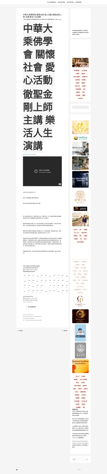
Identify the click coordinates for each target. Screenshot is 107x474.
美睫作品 (86, 388)
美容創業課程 (78, 89)
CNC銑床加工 (84, 261)
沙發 (80, 270)
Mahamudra (76, 232)
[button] (87, 2)
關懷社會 (52, 19)
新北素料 (82, 283)
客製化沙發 (77, 86)
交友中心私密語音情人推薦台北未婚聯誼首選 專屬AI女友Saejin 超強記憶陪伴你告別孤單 (80, 413)
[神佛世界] (80, 127)
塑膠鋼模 (77, 398)
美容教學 (84, 79)
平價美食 (83, 404)
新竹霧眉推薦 (80, 32)
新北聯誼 (77, 404)
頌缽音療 (84, 385)
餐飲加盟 (83, 73)
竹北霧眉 (85, 30)
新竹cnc (85, 289)
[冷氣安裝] (80, 332)
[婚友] (80, 197)
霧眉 (77, 30)
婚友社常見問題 (80, 241)
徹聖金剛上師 (36, 19)
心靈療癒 (85, 229)
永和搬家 (77, 82)
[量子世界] (80, 366)
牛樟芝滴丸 (84, 394)
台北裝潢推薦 (76, 401)
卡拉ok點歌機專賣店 (51, 2)
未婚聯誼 (76, 238)
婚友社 (85, 238)
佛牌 (74, 274)
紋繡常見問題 (83, 391)
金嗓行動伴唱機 (70, 2)
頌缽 (84, 89)
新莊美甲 (80, 388)
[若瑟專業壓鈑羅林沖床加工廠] (80, 209)
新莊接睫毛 (77, 394)
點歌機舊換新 (79, 2)
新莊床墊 (76, 267)
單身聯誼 (75, 235)
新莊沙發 (75, 270)
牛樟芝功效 (80, 98)
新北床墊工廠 (85, 280)
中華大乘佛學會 (27, 19)
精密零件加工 (76, 261)
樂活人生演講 (47, 19)
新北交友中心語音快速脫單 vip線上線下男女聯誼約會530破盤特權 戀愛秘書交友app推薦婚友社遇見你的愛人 (80, 420)
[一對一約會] (80, 148)
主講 (32, 19)
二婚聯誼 (85, 235)
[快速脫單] (80, 219)
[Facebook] (16, 469)
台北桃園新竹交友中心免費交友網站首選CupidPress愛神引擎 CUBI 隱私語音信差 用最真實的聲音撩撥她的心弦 (80, 428)
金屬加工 (83, 264)
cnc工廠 (77, 277)
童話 (80, 235)
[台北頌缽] (80, 350)
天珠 (81, 238)
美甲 (79, 280)
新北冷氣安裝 (83, 267)
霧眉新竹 (80, 30)
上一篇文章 (19, 330)
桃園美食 (83, 82)
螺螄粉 (83, 95)
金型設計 (79, 274)
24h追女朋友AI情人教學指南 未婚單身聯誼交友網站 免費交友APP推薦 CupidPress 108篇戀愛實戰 (80, 435)
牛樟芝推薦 (78, 95)
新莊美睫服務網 (32, 307)
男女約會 (83, 382)
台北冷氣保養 (84, 70)
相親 (77, 283)
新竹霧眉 (74, 30)
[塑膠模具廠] (80, 179)
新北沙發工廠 (84, 401)
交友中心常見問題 (83, 379)
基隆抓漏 (78, 92)
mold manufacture (80, 286)
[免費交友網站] (80, 316)
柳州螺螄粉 (78, 407)
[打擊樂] (80, 138)
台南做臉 (84, 86)
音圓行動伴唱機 (61, 2)
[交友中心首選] (80, 301)
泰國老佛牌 (83, 277)
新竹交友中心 (80, 292)
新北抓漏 (85, 274)
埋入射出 (75, 229)
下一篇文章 (65, 330)
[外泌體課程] (80, 62)
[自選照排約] (80, 163)
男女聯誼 (83, 376)
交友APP (77, 376)
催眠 (84, 407)
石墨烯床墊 (77, 79)
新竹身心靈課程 (77, 76)
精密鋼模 (83, 398)
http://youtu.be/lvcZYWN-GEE (29, 154)
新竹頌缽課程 (76, 70)
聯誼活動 (76, 379)
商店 (80, 229)
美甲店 (76, 391)
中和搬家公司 (84, 76)
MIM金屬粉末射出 (77, 289)
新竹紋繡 (85, 32)
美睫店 (74, 280)
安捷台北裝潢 (84, 232)
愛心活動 (42, 19)
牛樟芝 (83, 92)
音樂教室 (77, 264)
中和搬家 (77, 73)
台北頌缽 (77, 34)
